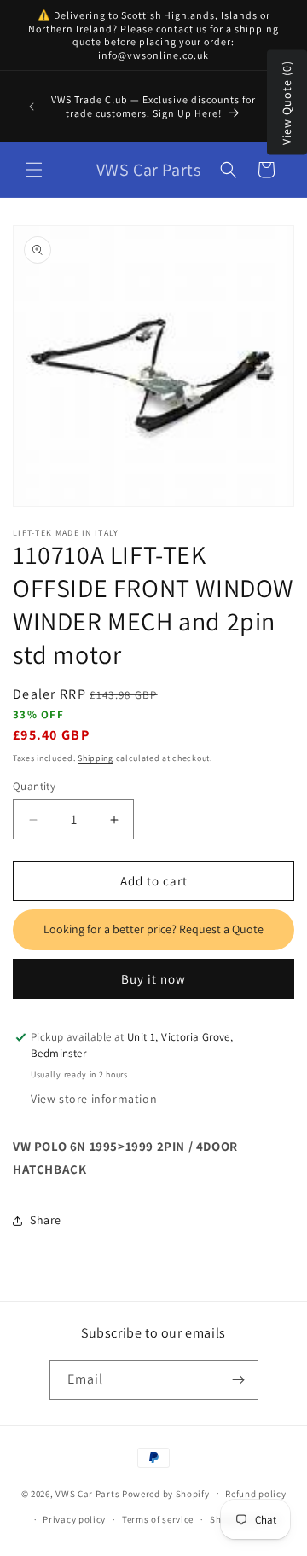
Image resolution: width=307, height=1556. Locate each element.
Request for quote (153, 929)
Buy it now (153, 979)
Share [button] (45, 1220)
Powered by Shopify (166, 1493)
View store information (94, 1098)
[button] (34, 170)
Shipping (95, 757)
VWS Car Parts (87, 1493)
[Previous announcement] (31, 106)
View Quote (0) (286, 103)
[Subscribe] (239, 1380)
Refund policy (255, 1494)
